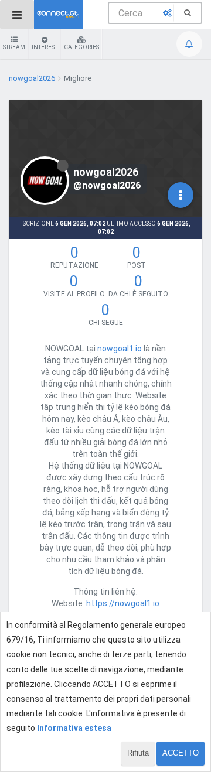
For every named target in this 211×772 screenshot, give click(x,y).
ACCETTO (180, 753)
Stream (14, 47)
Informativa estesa (74, 728)
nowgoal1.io (119, 348)
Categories (81, 47)
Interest (44, 47)
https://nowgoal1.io (122, 603)
